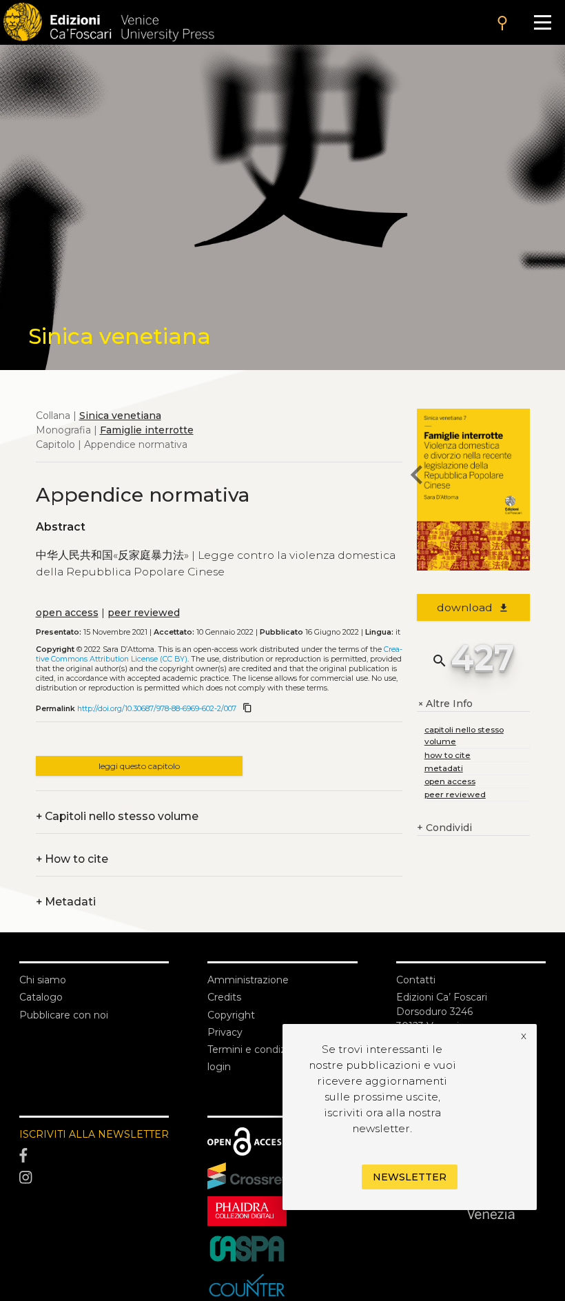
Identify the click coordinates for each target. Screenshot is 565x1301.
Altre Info (445, 703)
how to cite (447, 755)
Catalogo (41, 997)
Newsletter (409, 1177)
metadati (443, 768)
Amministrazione (248, 980)
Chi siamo (42, 980)
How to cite (72, 859)
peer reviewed (143, 612)
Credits (224, 997)
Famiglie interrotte (147, 430)
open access (67, 612)
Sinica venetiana (120, 415)
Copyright (231, 1015)
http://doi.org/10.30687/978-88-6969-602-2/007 (156, 708)
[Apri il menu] (542, 22)
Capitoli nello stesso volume (117, 816)
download (473, 607)
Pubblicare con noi (63, 1015)
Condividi (444, 827)
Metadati (66, 902)
